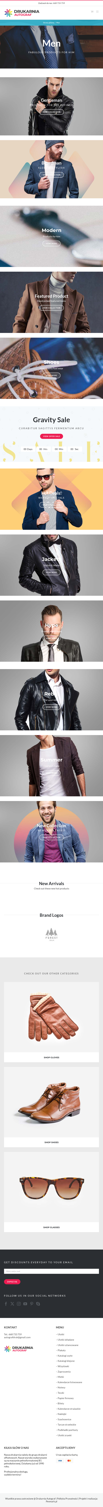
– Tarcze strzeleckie (66, 1424)
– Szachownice (63, 1419)
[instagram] (19, 1304)
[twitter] (12, 1304)
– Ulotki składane (65, 1339)
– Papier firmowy (65, 1398)
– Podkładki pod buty (67, 1429)
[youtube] (25, 1304)
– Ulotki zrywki (64, 1435)
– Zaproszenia (63, 1371)
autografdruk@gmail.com (17, 1337)
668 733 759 (59, 3)
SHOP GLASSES (51, 1227)
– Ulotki (60, 1334)
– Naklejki (61, 1413)
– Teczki (60, 1392)
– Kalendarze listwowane (69, 1382)
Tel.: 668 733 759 (13, 1334)
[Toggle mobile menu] (97, 11)
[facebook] (6, 1304)
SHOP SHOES (52, 1142)
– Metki (60, 1376)
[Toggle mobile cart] (92, 11)
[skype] (38, 1304)
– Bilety (60, 1403)
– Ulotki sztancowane (67, 1345)
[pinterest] (32, 1304)
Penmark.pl (51, 1501)
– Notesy (60, 1387)
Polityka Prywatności (67, 1498)
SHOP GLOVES (51, 1057)
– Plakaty (61, 1350)
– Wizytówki (62, 1366)
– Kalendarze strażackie (68, 1408)
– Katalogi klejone (65, 1360)
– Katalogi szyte (64, 1355)
